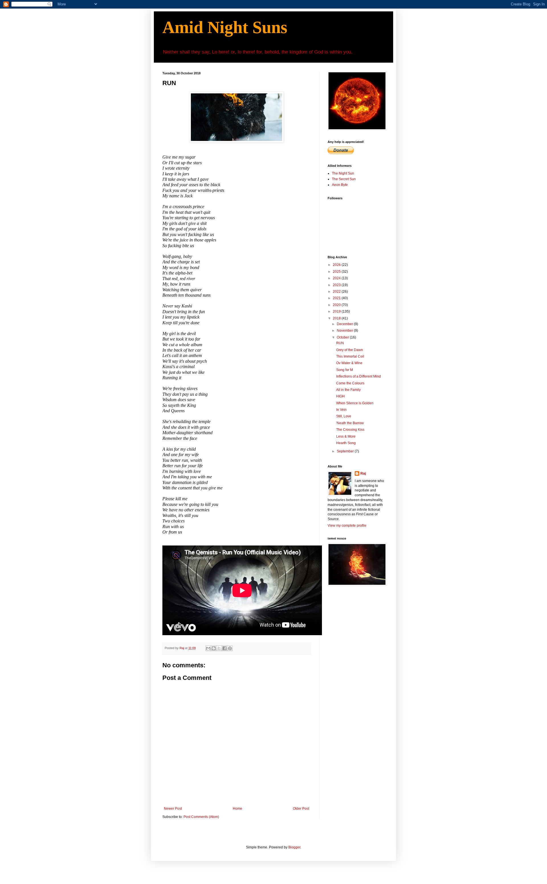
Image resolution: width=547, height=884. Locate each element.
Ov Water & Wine (349, 363)
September (346, 451)
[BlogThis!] (214, 648)
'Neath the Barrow (350, 423)
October (343, 337)
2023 (337, 285)
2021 (337, 298)
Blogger (294, 847)
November (345, 331)
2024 (337, 278)
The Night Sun (343, 173)
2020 (337, 305)
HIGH (340, 396)
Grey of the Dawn (349, 350)
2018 (337, 318)
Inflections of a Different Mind (358, 376)
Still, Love (343, 416)
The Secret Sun (344, 179)
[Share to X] (219, 648)
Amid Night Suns (224, 27)
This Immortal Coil (350, 356)
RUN (340, 343)
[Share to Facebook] (224, 648)
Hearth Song (346, 443)
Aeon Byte (340, 185)
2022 (337, 292)
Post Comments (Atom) (201, 817)
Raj (363, 473)
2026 (337, 265)
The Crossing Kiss (350, 430)
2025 (337, 272)
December (345, 324)
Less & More (346, 436)
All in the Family (348, 390)
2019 (337, 311)
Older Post (301, 809)
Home (237, 809)
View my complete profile (347, 526)
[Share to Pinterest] (230, 648)
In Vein (341, 410)
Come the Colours (350, 383)
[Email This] (208, 648)
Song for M (344, 370)
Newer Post (173, 809)
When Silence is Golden (354, 403)
